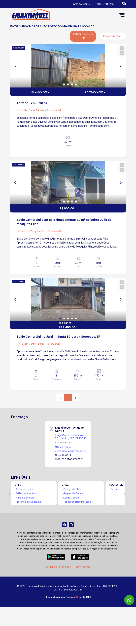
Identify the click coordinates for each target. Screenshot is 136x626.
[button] (124, 3)
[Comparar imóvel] (122, 53)
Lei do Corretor (71, 497)
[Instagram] (71, 524)
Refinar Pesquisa (83, 34)
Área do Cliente (81, 4)
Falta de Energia (25, 497)
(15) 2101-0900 (63, 446)
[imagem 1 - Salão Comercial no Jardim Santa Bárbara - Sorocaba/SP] (68, 299)
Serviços (116, 489)
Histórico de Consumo (28, 501)
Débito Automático (26, 493)
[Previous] (15, 66)
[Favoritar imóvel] (122, 48)
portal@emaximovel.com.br (70, 451)
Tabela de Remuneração (77, 501)
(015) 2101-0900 (105, 4)
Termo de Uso (82, 566)
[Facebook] (64, 524)
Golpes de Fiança (73, 493)
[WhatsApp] (129, 599)
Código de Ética (72, 489)
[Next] (120, 66)
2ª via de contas (25, 489)
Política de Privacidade (58, 566)
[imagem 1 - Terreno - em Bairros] (68, 65)
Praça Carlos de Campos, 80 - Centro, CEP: (70, 436)
